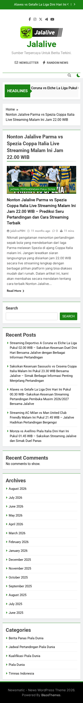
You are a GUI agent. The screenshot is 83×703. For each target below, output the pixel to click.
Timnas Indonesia (21, 673)
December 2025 (20, 560)
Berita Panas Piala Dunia (26, 638)
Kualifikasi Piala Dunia (24, 656)
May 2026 (15, 515)
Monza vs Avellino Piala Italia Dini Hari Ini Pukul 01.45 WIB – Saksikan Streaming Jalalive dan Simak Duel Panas (43, 436)
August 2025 (17, 595)
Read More (14, 291)
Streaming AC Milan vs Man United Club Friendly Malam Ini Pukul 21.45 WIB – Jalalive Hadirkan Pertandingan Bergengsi (42, 417)
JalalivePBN (17, 231)
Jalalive (41, 44)
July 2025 (15, 604)
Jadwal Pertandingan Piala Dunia (32, 189)
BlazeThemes (50, 695)
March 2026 (17, 533)
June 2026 (16, 506)
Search (12, 308)
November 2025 (20, 568)
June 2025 (16, 613)
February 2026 (19, 542)
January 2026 (18, 551)
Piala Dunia (17, 665)
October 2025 (18, 577)
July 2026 (15, 498)
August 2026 (17, 489)
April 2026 (16, 524)
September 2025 (20, 586)
